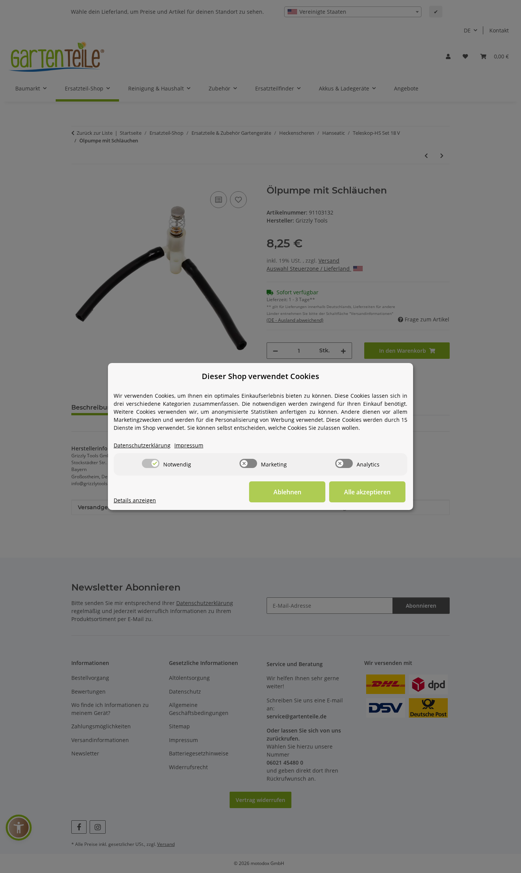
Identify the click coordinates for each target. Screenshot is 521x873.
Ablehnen (287, 492)
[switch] (150, 463)
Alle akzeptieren (367, 492)
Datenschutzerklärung (142, 445)
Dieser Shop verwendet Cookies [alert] (260, 376)
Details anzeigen (135, 500)
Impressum (188, 445)
